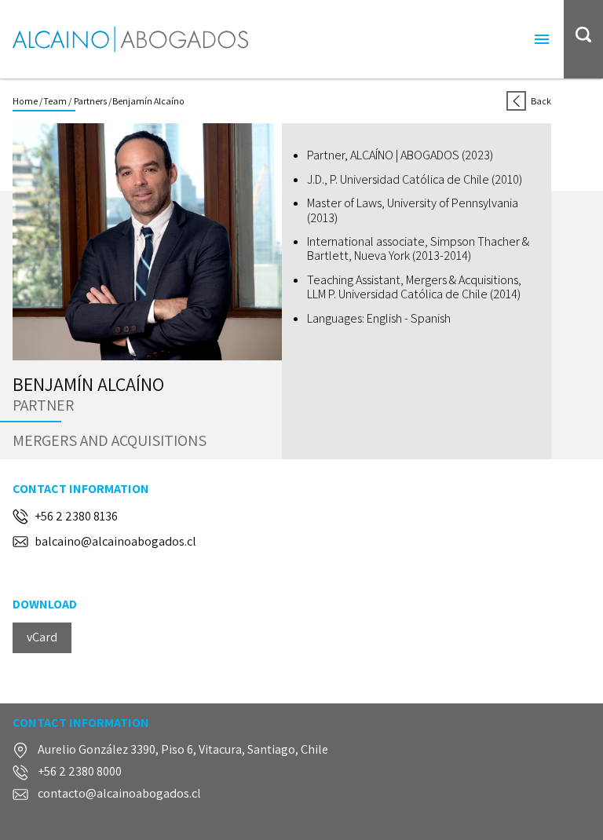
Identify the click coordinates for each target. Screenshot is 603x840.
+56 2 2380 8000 (80, 772)
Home (25, 101)
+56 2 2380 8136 (76, 516)
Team (55, 101)
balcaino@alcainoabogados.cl (115, 542)
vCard (42, 637)
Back (541, 101)
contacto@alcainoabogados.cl (119, 794)
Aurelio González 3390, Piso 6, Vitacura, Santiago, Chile (183, 750)
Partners (89, 101)
